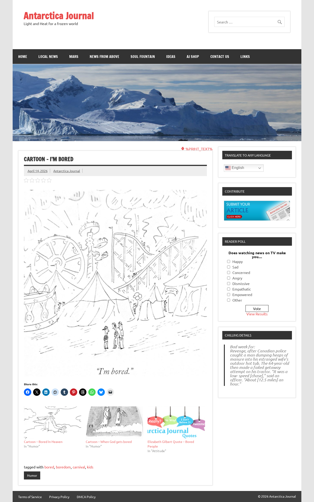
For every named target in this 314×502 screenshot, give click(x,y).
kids (90, 467)
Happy (237, 261)
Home (22, 56)
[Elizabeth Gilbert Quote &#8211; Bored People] (176, 422)
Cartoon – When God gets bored (109, 441)
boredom (63, 467)
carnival (79, 467)
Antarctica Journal (59, 15)
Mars (73, 56)
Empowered (242, 294)
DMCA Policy (86, 496)
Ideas (170, 56)
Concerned (241, 272)
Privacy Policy (59, 496)
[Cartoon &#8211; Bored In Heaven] (52, 422)
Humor (32, 475)
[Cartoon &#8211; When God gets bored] (114, 422)
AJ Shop (193, 56)
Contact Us (219, 56)
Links (245, 56)
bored (49, 467)
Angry (237, 278)
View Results (257, 313)
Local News (48, 56)
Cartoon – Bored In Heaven (43, 441)
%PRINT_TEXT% (199, 148)
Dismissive (241, 283)
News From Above (104, 56)
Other (237, 300)
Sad (235, 267)
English (237, 168)
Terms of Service (30, 496)
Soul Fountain (143, 56)
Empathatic (241, 289)
